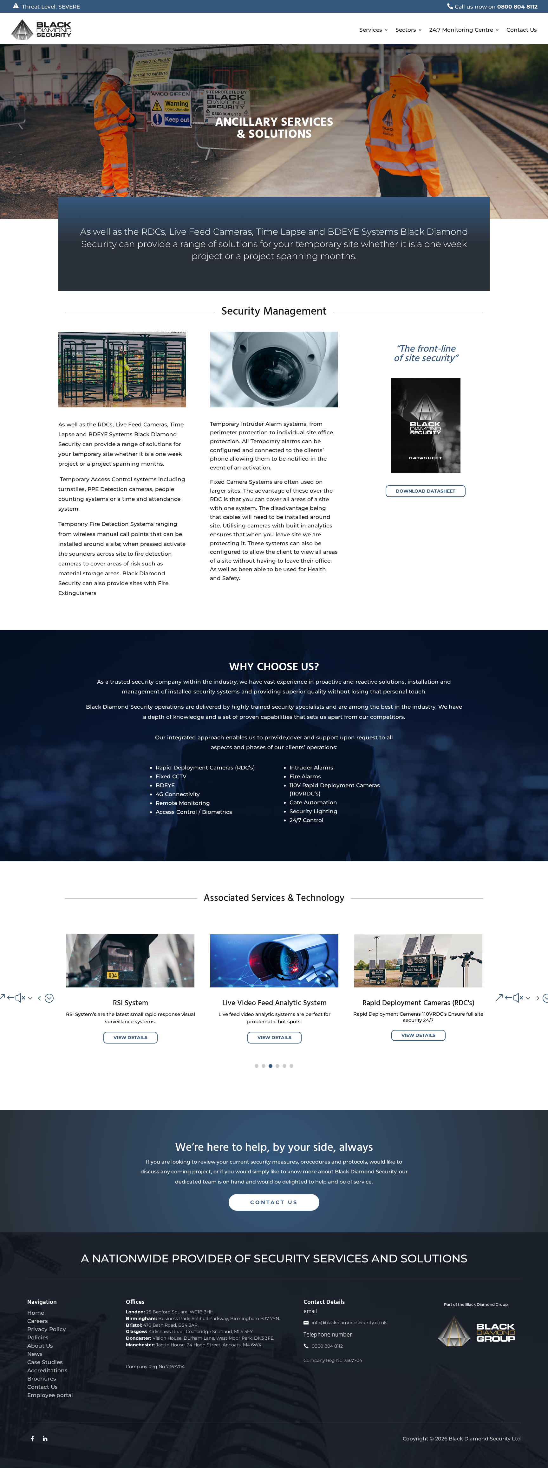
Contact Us (521, 29)
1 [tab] (256, 1066)
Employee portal (50, 1395)
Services (370, 29)
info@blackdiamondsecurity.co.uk (349, 1322)
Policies (38, 1337)
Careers (37, 1321)
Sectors (405, 29)
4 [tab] (277, 1066)
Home (35, 1312)
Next (494, 998)
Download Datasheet (425, 491)
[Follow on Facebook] (32, 1439)
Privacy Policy (46, 1329)
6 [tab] (291, 1066)
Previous (53, 998)
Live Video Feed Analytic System (274, 1003)
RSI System (130, 1003)
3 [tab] (270, 1066)
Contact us (274, 1202)
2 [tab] (263, 1066)
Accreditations (47, 1370)
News (34, 1353)
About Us (40, 1345)
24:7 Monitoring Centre (461, 29)
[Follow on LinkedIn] (45, 1439)
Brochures (41, 1378)
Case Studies (45, 1362)
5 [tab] (284, 1066)
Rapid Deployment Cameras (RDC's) (418, 1003)
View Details (130, 1037)
